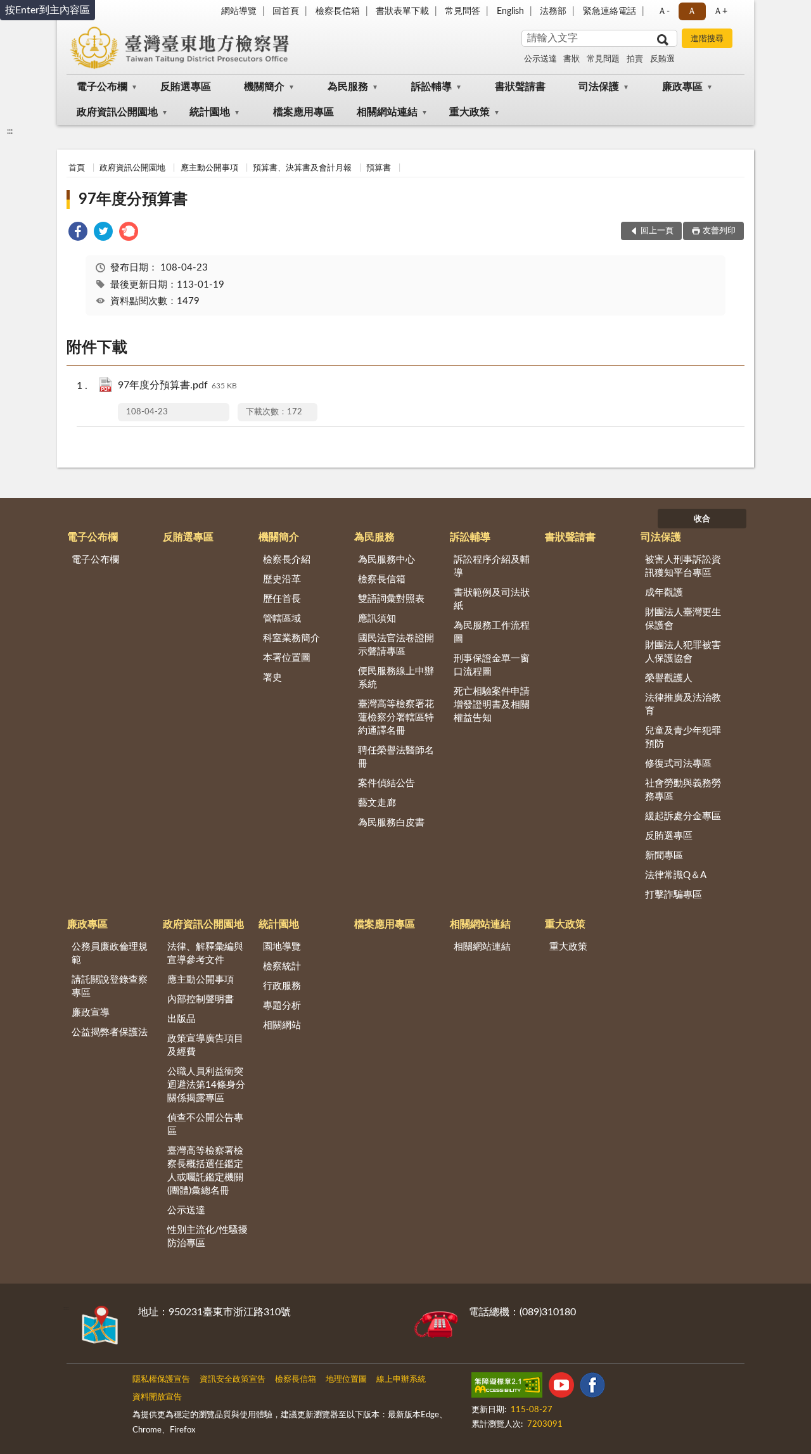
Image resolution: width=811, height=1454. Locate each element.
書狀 (571, 59)
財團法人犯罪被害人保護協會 (683, 652)
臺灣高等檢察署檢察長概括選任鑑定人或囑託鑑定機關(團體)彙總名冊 (205, 1171)
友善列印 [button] (719, 231)
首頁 (76, 168)
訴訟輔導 (431, 87)
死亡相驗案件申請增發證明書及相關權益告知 (492, 705)
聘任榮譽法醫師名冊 (396, 757)
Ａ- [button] (664, 11)
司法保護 (598, 87)
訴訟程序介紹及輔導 (492, 566)
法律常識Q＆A (675, 875)
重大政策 (469, 112)
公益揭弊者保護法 (110, 1032)
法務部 (553, 11)
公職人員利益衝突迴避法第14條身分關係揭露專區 (206, 1085)
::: (10, 131)
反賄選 (662, 59)
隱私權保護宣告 (161, 1379)
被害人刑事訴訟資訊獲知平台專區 (683, 566)
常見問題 (603, 59)
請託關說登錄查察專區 (110, 986)
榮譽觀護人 (669, 678)
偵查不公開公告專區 (205, 1124)
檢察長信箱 (338, 11)
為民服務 (348, 87)
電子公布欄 (102, 87)
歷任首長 (282, 599)
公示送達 (540, 59)
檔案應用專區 (303, 112)
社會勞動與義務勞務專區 (683, 790)
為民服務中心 (386, 559)
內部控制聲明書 (200, 999)
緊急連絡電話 (609, 11)
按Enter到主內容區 (47, 10)
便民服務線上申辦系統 (396, 677)
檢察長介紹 (286, 559)
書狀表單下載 (402, 11)
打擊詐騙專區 (673, 895)
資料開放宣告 (157, 1397)
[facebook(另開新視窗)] (592, 1387)
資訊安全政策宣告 (232, 1379)
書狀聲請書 (520, 87)
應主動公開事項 (209, 168)
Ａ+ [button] (720, 11)
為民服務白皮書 (391, 822)
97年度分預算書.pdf (177, 385)
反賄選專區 (185, 87)
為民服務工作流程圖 (492, 632)
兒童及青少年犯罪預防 (683, 737)
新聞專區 (664, 855)
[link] (77, 233)
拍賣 (635, 59)
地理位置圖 (346, 1379)
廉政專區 (682, 87)
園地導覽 (282, 947)
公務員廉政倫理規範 (110, 953)
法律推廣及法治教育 (683, 704)
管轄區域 (282, 618)
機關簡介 (264, 87)
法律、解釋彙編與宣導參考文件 (205, 953)
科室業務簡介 (291, 638)
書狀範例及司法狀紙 (492, 599)
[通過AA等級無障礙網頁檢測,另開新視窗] (506, 1387)
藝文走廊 (377, 803)
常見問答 (462, 11)
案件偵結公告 (386, 783)
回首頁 (285, 11)
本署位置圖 (286, 658)
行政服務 (282, 986)
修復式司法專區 (678, 763)
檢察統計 (282, 966)
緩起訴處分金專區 (683, 816)
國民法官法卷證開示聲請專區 (396, 645)
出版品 (181, 1019)
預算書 (378, 168)
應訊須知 (377, 618)
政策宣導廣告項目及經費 (205, 1045)
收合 (702, 519)
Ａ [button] (691, 11)
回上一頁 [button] (657, 231)
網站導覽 (239, 11)
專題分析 (282, 1006)
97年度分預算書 (133, 199)
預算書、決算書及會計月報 (302, 168)
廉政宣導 (91, 1012)
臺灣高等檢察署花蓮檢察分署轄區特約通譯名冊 (396, 717)
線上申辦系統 (401, 1379)
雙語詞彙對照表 (391, 599)
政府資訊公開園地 (117, 112)
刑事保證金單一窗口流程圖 (492, 665)
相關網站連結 (387, 112)
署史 (272, 677)
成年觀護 (664, 592)
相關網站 (282, 1025)
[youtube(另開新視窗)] (561, 1387)
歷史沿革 (282, 579)
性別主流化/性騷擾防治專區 (207, 1236)
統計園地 (209, 112)
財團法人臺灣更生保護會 (683, 619)
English (510, 11)
